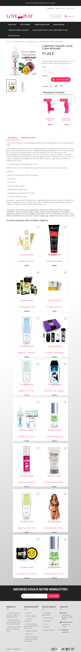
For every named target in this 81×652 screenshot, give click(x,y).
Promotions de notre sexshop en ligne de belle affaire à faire (13, 615)
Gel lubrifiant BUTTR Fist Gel (27, 574)
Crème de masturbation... (54, 261)
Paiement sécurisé (31, 631)
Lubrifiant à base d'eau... (26, 261)
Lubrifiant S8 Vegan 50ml (54, 436)
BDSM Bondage (58, 24)
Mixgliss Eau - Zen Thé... (27, 391)
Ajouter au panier (61, 80)
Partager (51, 86)
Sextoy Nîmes (25, 24)
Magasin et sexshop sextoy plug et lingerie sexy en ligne (31, 639)
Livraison (28, 613)
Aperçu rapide (26, 255)
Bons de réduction (49, 630)
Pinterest (61, 86)
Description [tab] (12, 137)
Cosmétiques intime (41, 24)
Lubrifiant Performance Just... (54, 482)
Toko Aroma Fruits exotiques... (54, 391)
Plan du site (29, 634)
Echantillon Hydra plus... (54, 307)
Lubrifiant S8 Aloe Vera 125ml (54, 574)
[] (61, 18)
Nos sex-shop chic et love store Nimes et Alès (50, 30)
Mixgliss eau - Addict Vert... (27, 528)
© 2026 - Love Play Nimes (13, 649)
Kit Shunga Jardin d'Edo (27, 307)
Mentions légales (30, 616)
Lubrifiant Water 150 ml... (26, 436)
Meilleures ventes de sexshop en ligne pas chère (13, 629)
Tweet (56, 86)
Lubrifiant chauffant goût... (27, 482)
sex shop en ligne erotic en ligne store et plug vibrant (31, 626)
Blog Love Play (13, 36)
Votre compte (49, 607)
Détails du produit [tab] (28, 137)
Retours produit (48, 618)
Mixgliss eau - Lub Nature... (27, 353)
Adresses (46, 627)
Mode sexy (12, 24)
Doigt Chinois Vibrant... (50, 119)
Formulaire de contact (66, 625)
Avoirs (45, 624)
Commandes (47, 621)
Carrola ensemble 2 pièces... (54, 528)
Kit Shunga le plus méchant (54, 353)
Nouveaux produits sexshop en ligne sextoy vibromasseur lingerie (13, 622)
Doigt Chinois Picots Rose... (66, 119)
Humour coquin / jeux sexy (18, 30)
